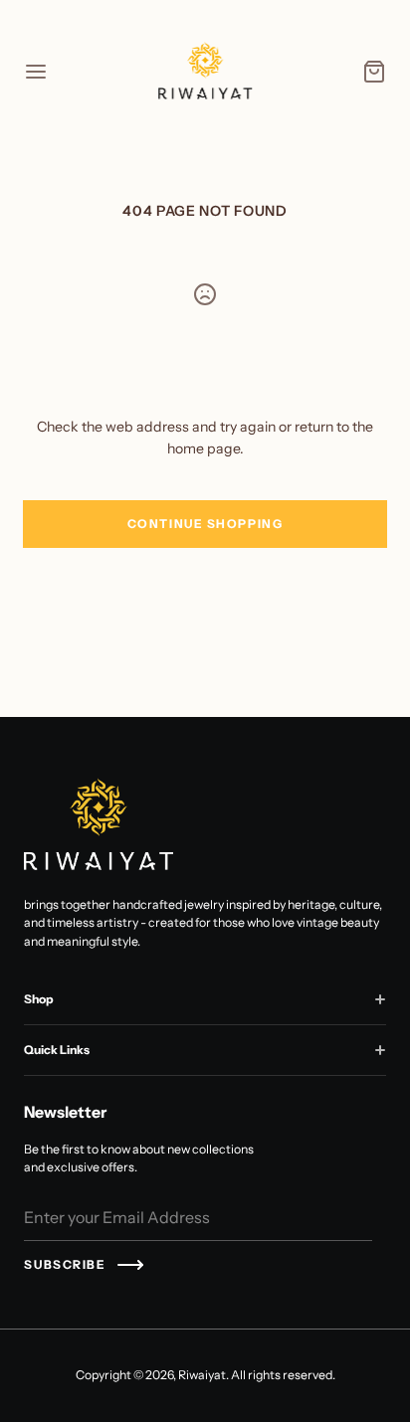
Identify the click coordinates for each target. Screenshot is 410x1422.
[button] (380, 999)
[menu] (36, 71)
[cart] (374, 71)
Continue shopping (205, 523)
